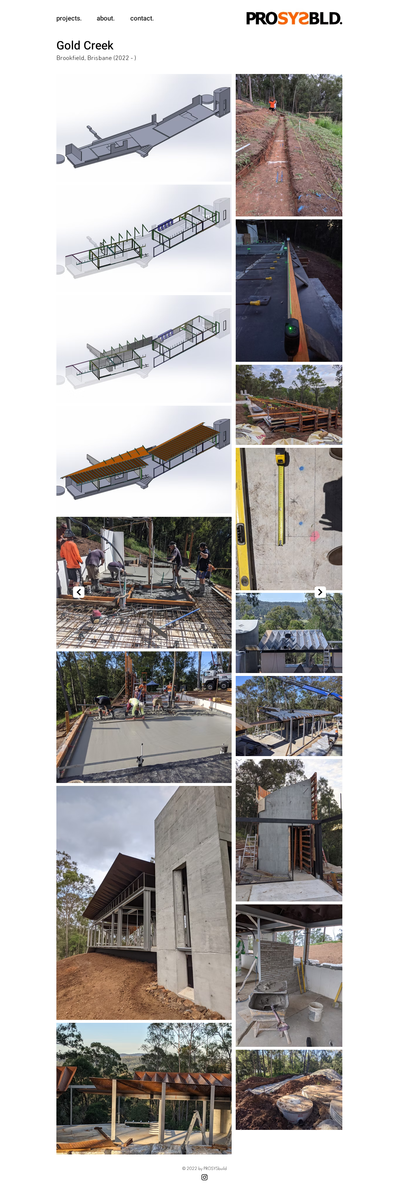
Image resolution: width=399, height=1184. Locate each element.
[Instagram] (204, 1177)
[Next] (78, 592)
